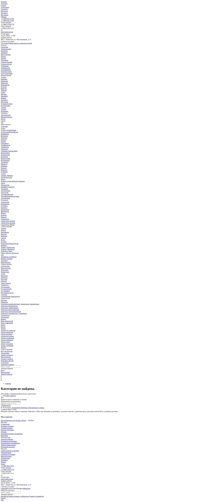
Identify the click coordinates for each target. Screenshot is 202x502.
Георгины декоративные (9, 308)
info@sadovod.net (7, 32)
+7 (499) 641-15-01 (7, 19)
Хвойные (4, 460)
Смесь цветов (6, 283)
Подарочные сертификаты (10, 443)
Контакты (4, 11)
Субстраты (5, 363)
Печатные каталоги (8, 447)
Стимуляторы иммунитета (10, 296)
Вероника (4, 136)
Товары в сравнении (36, 496)
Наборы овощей (6, 259)
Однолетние (5, 266)
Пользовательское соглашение (12, 434)
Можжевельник (6, 117)
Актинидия (5, 202)
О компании (5, 424)
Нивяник (4, 166)
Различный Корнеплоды (9, 243)
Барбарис (4, 79)
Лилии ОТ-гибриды (8, 330)
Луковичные (5, 458)
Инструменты (6, 357)
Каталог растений (7, 430)
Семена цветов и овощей (10, 451)
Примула (4, 170)
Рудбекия (4, 172)
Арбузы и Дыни (6, 251)
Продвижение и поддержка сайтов (13, 420)
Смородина (5, 219)
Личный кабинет (7, 439)
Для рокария (5, 198)
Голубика (4, 206)
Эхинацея (4, 189)
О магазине (5, 7)
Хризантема (5, 185)
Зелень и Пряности (8, 249)
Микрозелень (5, 262)
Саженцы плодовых (8, 454)
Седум (3, 174)
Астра (3, 128)
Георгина (4, 278)
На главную (11, 396)
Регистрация (5, 372)
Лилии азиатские (7, 332)
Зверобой (4, 96)
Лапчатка (4, 100)
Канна (3, 327)
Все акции (4, 15)
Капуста (4, 234)
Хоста (3, 183)
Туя (2, 123)
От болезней (5, 287)
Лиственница (6, 115)
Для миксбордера (7, 194)
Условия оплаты (6, 428)
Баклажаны (5, 232)
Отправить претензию (9, 441)
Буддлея (4, 87)
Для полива (5, 353)
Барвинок (4, 81)
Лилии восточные (7, 336)
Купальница (5, 160)
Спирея (3, 109)
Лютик (3, 347)
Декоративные (6, 453)
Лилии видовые (6, 334)
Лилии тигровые (7, 344)
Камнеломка (5, 153)
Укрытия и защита (7, 364)
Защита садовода (7, 355)
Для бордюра (5, 191)
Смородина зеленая (8, 221)
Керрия (3, 98)
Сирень (3, 107)
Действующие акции (8, 445)
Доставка (4, 4)
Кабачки (4, 245)
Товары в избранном (21, 496)
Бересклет (4, 83)
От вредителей (6, 289)
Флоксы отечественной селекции (13, 181)
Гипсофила (5, 143)
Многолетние (6, 268)
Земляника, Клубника (9, 257)
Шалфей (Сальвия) (7, 187)
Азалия (3, 77)
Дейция (3, 90)
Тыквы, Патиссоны (8, 247)
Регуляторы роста (7, 293)
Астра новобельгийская (9, 132)
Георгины (4, 302)
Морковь (4, 236)
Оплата (3, 5)
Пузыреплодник (7, 104)
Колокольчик (5, 155)
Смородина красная (8, 223)
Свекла (3, 238)
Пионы (3, 462)
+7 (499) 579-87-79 (7, 24)
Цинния (4, 281)
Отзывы (4, 432)
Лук (2, 255)
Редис (3, 240)
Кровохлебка (5, 158)
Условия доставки (7, 426)
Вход (2, 370)
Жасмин (4, 94)
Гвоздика (4, 138)
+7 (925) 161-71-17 (7, 28)
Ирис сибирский (7, 323)
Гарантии (4, 9)
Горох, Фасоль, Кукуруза (10, 253)
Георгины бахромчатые (9, 306)
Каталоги (4, 13)
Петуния (4, 279)
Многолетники (6, 456)
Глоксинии (5, 317)
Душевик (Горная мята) (9, 151)
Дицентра (4, 149)
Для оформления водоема (10, 196)
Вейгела (4, 89)
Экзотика (4, 260)
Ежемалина (5, 209)
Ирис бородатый (7, 321)
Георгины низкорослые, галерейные (14, 313)
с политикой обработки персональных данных (27, 408)
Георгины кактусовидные (10, 310)
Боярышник (5, 85)
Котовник (4, 157)
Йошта (3, 213)
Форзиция (4, 111)
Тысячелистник (6, 177)
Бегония (4, 300)
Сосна (3, 121)
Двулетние (4, 270)
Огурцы (4, 242)
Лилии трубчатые (7, 346)
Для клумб (4, 192)
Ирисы (3, 319)
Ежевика (4, 208)
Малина (4, 217)
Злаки (3, 464)
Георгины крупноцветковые (11, 312)
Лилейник (4, 162)
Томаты (3, 228)
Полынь (4, 168)
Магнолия (4, 102)
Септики (4, 295)
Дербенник (5, 147)
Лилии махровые (7, 340)
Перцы (3, 230)
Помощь (4, 2)
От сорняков (5, 291)
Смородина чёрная (7, 225)
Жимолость (5, 211)
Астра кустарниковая (8, 130)
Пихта (3, 119)
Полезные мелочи (7, 361)
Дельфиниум (5, 145)
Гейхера (4, 140)
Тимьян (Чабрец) (7, 175)
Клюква (4, 215)
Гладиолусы (5, 315)
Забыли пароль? (6, 374)
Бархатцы (4, 276)
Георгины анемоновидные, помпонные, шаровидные (20, 304)
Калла (3, 325)
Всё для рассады (7, 351)
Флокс (3, 179)
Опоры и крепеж (7, 359)
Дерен (3, 92)
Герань (3, 141)
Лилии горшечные (7, 338)
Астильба (4, 126)
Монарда (4, 164)
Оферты (4, 17)
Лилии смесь (5, 342)
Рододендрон (5, 106)
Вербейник (5, 134)
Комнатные (5, 272)
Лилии (3, 329)
